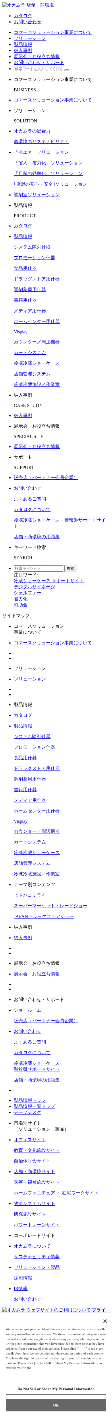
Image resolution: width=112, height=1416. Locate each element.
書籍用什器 (25, 300)
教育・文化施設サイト (37, 1150)
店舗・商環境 (40, 5)
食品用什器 (25, 268)
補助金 (21, 604)
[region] (56, 1364)
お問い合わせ (27, 488)
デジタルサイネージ (34, 586)
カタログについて (32, 509)
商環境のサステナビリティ (41, 141)
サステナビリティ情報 (37, 1256)
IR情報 (21, 1288)
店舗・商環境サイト (34, 1171)
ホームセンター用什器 (37, 321)
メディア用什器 (30, 310)
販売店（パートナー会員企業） (46, 477)
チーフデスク (27, 1112)
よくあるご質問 (30, 498)
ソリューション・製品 (37, 1267)
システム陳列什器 (32, 247)
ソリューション (30, 679)
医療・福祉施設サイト (37, 1182)
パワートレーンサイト (37, 1224)
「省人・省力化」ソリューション (48, 162)
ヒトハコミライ (30, 895)
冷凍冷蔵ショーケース (37, 363)
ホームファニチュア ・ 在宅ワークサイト (56, 1192)
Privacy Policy (17, 1372)
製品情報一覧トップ (34, 1106)
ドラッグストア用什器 (37, 278)
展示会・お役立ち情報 (37, 446)
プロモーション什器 (34, 257)
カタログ (23, 225)
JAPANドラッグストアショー (44, 916)
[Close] (105, 1321)
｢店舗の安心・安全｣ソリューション (50, 184)
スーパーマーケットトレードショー (50, 905)
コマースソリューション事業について (53, 99)
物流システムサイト (34, 1203)
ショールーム (27, 1010)
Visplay (21, 331)
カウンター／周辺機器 (37, 341)
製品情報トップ (30, 1100)
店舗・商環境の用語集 (37, 536)
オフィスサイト (30, 1139)
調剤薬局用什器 (30, 289)
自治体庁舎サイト (32, 1160)
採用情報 (23, 1277)
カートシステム (30, 352)
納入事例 (23, 415)
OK (56, 1405)
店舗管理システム (32, 373)
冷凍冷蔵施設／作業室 (37, 384)
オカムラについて (32, 1246)
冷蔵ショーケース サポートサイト (49, 580)
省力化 (21, 598)
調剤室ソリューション (37, 194)
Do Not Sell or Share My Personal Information (56, 1389)
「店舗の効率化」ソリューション (48, 173)
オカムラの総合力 (32, 130)
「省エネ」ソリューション (41, 152)
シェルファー (27, 592)
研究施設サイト (30, 1214)
